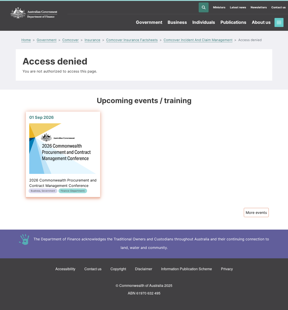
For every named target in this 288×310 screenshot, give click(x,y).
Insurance (92, 40)
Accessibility (65, 268)
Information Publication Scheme (186, 268)
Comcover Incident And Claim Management (198, 40)
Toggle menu (279, 22)
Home (26, 40)
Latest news (238, 7)
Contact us (278, 7)
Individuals (203, 22)
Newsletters (259, 7)
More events (256, 212)
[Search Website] (204, 7)
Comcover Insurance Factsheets (132, 40)
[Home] (34, 13)
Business (177, 22)
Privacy (227, 268)
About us (261, 22)
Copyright (118, 268)
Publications (233, 22)
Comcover (70, 40)
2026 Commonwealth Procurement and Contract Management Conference (63, 153)
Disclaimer (143, 268)
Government (149, 22)
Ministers (219, 7)
